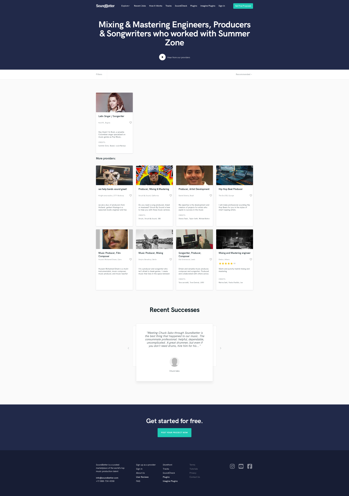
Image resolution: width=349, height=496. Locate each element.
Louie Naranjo (121, 146)
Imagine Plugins (207, 6)
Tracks (169, 6)
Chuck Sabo (174, 371)
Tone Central (194, 283)
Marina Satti (223, 283)
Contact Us (194, 477)
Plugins (193, 6)
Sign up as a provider (146, 465)
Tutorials (193, 469)
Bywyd (112, 146)
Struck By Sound (151, 219)
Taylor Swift (193, 219)
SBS (159, 219)
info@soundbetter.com (107, 478)
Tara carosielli (184, 283)
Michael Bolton (204, 219)
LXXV (202, 283)
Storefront (167, 465)
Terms (192, 465)
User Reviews (142, 477)
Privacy (192, 473)
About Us (140, 473)
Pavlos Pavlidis (234, 283)
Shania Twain (183, 219)
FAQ (138, 481)
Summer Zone (103, 146)
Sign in (222, 6)
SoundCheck (181, 6)
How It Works (155, 6)
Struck (141, 219)
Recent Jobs (140, 6)
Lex (241, 283)
